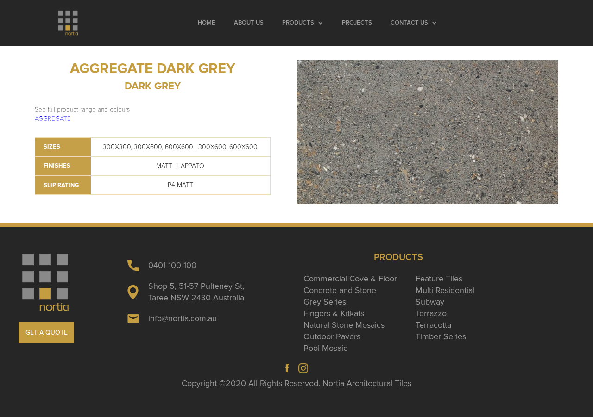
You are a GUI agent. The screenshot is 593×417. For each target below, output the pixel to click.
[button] (303, 23)
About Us (249, 23)
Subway (430, 302)
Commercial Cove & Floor (350, 279)
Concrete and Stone (339, 290)
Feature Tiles (439, 279)
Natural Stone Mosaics (344, 325)
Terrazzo (431, 313)
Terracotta (433, 325)
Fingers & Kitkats (333, 313)
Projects (357, 23)
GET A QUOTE (46, 332)
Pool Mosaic (325, 348)
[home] (68, 23)
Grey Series (324, 302)
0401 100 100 (172, 265)
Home (206, 23)
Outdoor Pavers (331, 336)
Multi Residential (445, 290)
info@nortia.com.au (182, 318)
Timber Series (441, 336)
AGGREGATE (53, 119)
